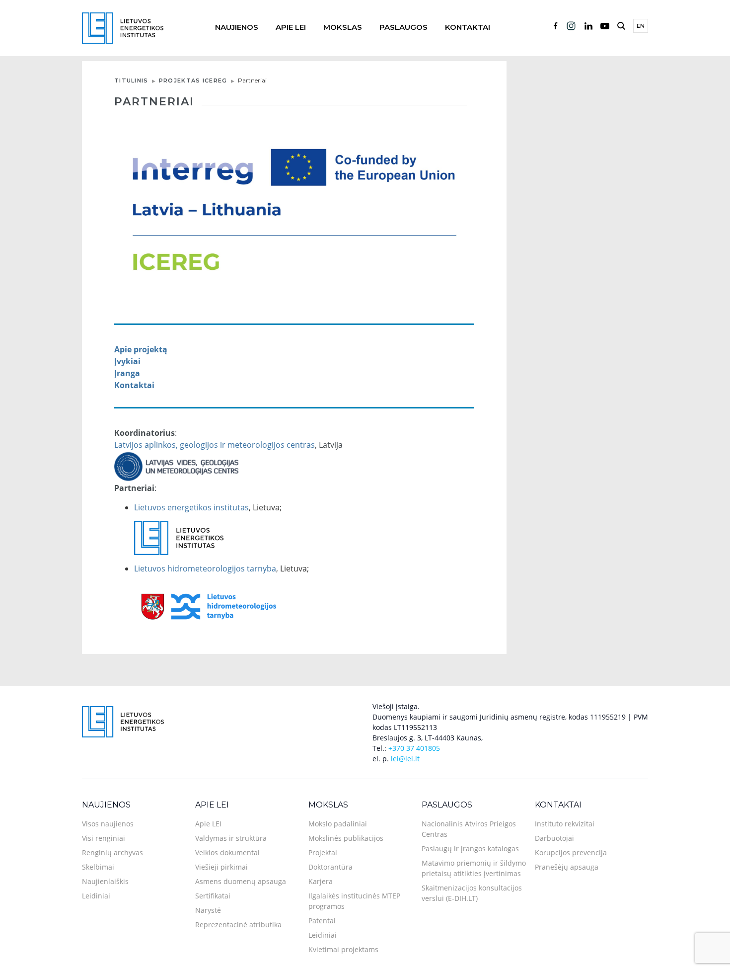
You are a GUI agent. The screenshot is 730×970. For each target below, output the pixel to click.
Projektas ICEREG (193, 80)
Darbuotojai (554, 838)
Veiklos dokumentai (227, 852)
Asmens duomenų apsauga (240, 881)
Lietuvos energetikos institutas (191, 507)
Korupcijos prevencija (571, 852)
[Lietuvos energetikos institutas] (122, 27)
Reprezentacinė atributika (238, 924)
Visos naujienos (108, 823)
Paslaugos (403, 27)
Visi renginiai (103, 838)
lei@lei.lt (405, 758)
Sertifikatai (212, 895)
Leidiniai (96, 895)
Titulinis (131, 80)
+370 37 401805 (414, 748)
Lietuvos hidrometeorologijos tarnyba (205, 568)
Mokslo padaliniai (337, 823)
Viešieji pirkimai (221, 867)
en (641, 25)
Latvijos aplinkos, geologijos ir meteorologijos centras (214, 444)
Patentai (322, 920)
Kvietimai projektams (343, 949)
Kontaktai (467, 27)
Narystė (208, 910)
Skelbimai (98, 867)
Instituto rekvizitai (564, 823)
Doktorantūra (330, 867)
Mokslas (342, 27)
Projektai (322, 852)
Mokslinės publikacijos (345, 838)
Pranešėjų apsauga (566, 867)
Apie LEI (291, 27)
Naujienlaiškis (105, 881)
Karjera (320, 881)
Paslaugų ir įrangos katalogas (470, 848)
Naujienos (236, 27)
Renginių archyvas (112, 852)
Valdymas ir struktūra (231, 838)
